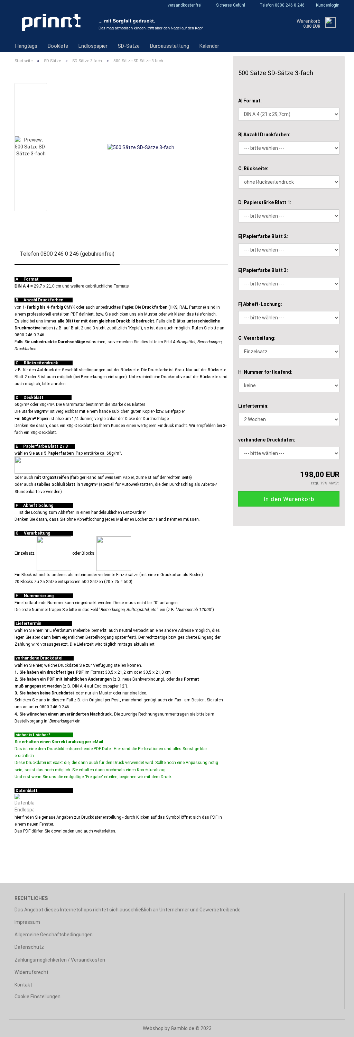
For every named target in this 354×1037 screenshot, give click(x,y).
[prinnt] (51, 22)
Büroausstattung (169, 46)
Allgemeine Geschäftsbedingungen (54, 934)
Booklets (58, 46)
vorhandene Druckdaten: (266, 440)
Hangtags (26, 46)
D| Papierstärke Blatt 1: (264, 202)
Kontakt (23, 985)
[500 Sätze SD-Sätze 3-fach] (141, 146)
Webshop (153, 1028)
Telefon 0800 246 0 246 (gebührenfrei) (67, 254)
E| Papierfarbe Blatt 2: (263, 236)
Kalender (209, 46)
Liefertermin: (253, 406)
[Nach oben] (335, 1026)
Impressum (27, 922)
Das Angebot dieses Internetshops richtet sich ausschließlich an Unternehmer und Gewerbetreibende (128, 909)
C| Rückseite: (253, 168)
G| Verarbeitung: (257, 338)
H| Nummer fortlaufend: (265, 372)
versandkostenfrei (184, 5)
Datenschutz (29, 947)
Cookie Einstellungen (37, 996)
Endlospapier (93, 46)
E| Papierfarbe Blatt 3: (263, 270)
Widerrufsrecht (31, 972)
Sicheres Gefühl (230, 5)
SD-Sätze (129, 46)
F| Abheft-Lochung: (260, 304)
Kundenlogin (327, 5)
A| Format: (250, 100)
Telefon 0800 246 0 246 (282, 5)
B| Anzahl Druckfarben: (264, 134)
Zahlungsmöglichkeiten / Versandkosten (60, 960)
